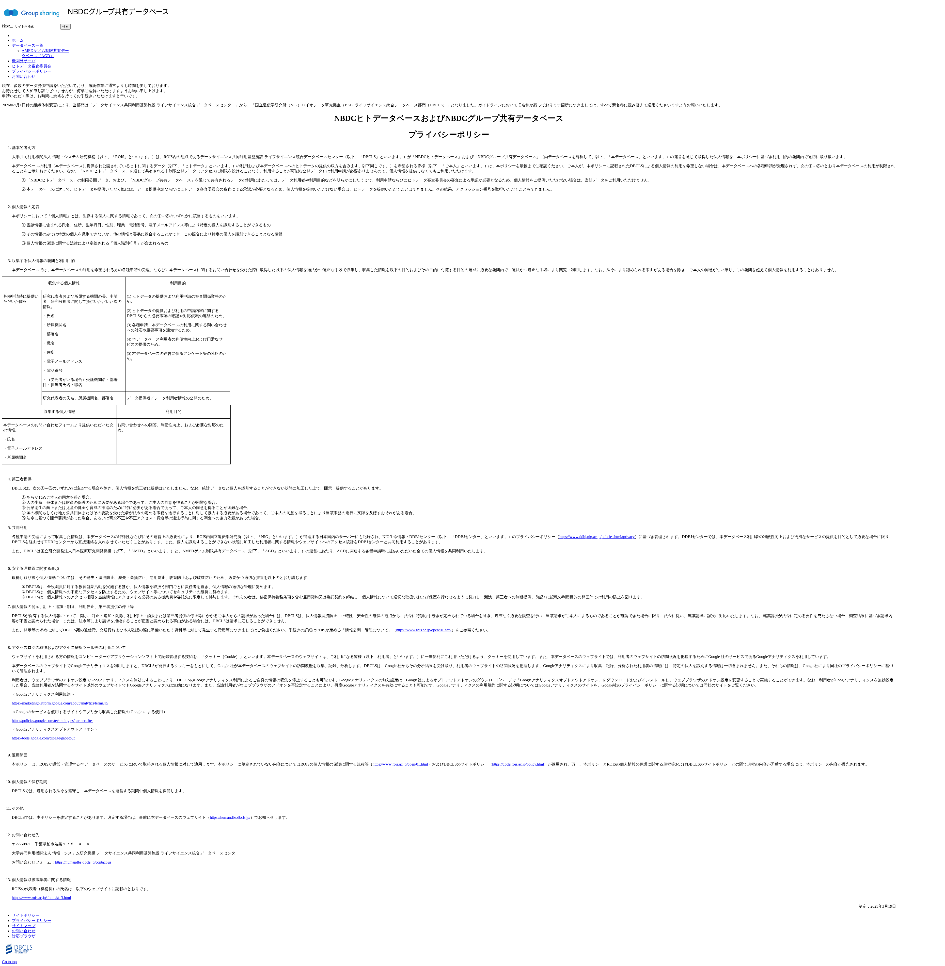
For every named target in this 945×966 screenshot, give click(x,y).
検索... (7, 26)
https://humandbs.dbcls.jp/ (230, 817)
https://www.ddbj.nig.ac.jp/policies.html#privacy (597, 537)
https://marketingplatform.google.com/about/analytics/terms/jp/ (60, 703)
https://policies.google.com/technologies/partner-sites (52, 721)
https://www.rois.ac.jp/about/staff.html (41, 898)
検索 (65, 26)
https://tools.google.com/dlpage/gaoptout (43, 738)
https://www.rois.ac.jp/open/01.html (424, 630)
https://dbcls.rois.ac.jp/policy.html (518, 764)
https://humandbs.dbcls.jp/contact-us (83, 862)
